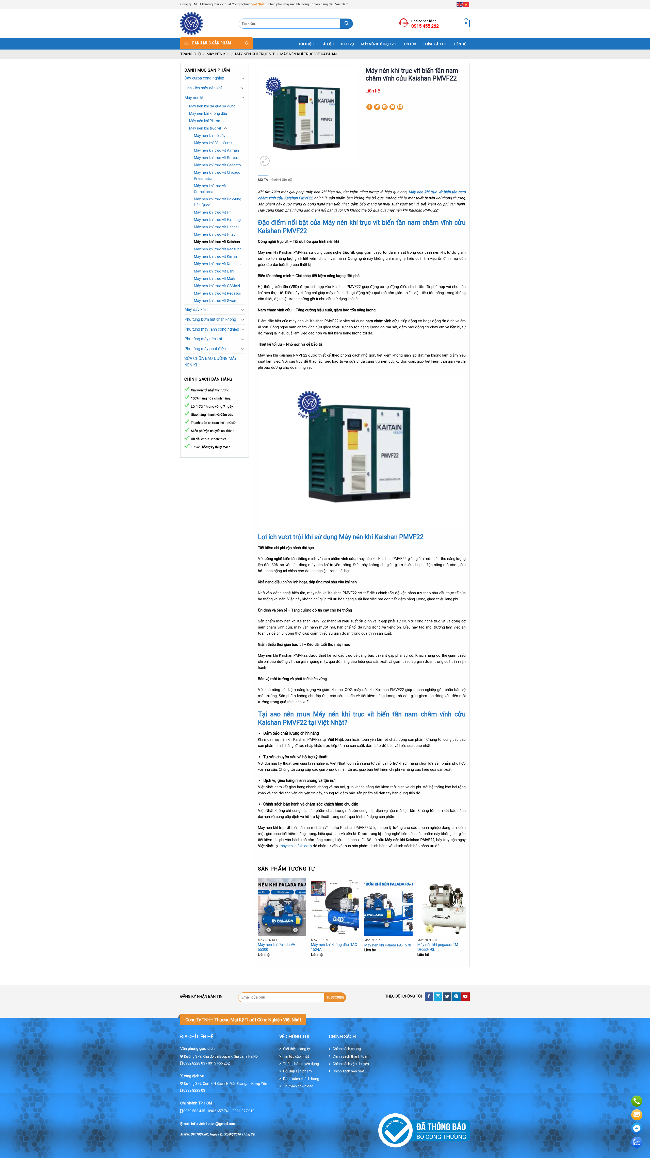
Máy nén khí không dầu (208, 113)
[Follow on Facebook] (429, 996)
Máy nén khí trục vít (378, 44)
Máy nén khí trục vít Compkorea (210, 189)
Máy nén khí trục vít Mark (214, 279)
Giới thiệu (306, 44)
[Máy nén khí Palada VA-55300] (282, 907)
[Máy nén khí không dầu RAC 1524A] (335, 907)
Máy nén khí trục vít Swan (215, 301)
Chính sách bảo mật (348, 1071)
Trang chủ (190, 54)
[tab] (263, 180)
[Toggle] (243, 78)
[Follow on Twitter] (447, 996)
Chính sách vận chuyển (351, 1064)
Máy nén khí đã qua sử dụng (212, 106)
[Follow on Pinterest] (456, 996)
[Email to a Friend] (384, 107)
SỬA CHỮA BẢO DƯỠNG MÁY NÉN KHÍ (210, 361)
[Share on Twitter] (377, 107)
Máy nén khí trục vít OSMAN (217, 286)
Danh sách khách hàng (301, 1079)
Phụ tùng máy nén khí (203, 338)
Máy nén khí (218, 54)
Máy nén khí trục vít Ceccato (217, 165)
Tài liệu (327, 44)
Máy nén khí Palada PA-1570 (387, 945)
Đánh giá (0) (281, 180)
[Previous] (258, 922)
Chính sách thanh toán (350, 1056)
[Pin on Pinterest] (392, 107)
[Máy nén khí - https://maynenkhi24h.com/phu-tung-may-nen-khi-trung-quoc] (205, 23)
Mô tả (263, 180)
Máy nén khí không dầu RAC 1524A (334, 947)
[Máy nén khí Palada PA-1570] (388, 907)
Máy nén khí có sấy (209, 136)
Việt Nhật (258, 4)
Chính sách (433, 44)
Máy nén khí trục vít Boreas (216, 158)
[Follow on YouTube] (465, 996)
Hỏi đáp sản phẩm (297, 1071)
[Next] (465, 922)
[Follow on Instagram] (438, 996)
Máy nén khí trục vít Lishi (214, 271)
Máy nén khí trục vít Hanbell (216, 227)
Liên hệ (460, 44)
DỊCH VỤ (347, 44)
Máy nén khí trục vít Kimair (215, 256)
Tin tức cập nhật (296, 1056)
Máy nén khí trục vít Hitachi (216, 234)
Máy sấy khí (195, 309)
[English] (460, 4)
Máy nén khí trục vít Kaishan (308, 54)
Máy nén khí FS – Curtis (213, 143)
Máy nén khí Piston (204, 121)
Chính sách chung (347, 1049)
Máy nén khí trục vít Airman (216, 150)
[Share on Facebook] (369, 107)
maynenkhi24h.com (296, 846)
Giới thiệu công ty (296, 1049)
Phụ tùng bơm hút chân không (210, 319)
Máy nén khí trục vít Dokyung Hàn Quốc (217, 202)
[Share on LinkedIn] (400, 107)
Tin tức (410, 44)
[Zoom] (265, 161)
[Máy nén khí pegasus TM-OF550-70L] (441, 907)
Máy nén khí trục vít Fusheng (217, 220)
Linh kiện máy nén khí (203, 88)
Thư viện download (298, 1086)
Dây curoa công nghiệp (204, 78)
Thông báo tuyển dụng (301, 1064)
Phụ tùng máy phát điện (205, 348)
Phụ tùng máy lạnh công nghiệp (211, 329)
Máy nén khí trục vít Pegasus (217, 293)
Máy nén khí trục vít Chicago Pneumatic (217, 175)
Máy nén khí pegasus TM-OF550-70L (438, 947)
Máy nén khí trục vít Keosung (217, 249)
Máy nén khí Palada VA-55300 (277, 947)
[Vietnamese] (466, 4)
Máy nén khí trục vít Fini (213, 212)
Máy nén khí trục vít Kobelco (217, 264)
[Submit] (346, 24)
